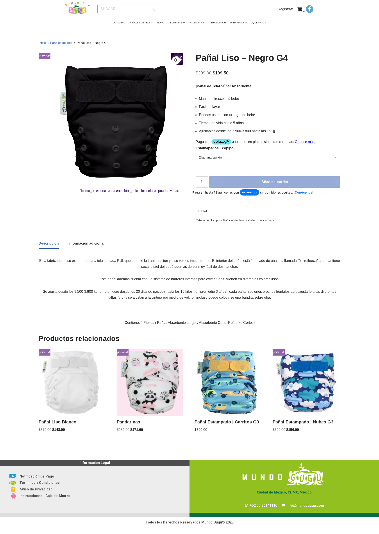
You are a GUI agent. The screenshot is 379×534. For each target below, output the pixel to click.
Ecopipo (216, 220)
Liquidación (258, 22)
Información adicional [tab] (86, 243)
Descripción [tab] (49, 243)
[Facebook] (309, 9)
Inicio (42, 42)
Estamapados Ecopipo (215, 148)
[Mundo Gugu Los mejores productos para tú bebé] (77, 8)
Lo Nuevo (119, 22)
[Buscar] (153, 9)
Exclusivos (218, 22)
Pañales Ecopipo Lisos (260, 220)
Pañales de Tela (61, 42)
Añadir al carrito (274, 182)
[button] (152, 22)
